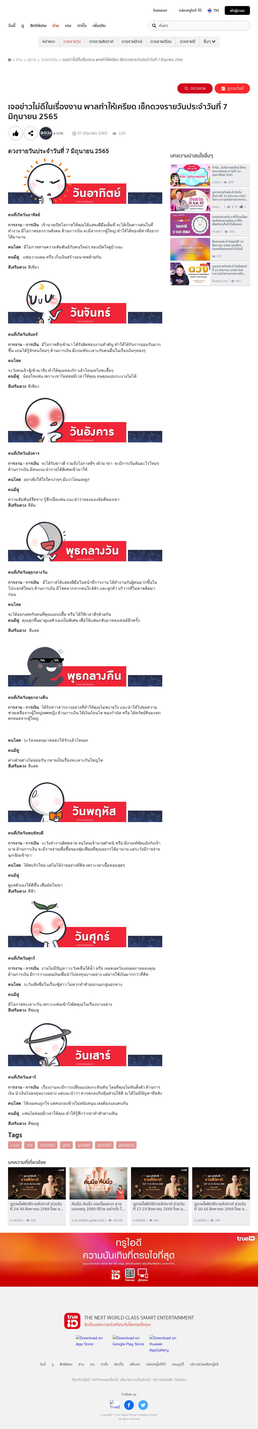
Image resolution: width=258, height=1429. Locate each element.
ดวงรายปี (187, 41)
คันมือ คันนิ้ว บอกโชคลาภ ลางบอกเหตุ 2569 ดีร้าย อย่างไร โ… (98, 1206)
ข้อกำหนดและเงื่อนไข (105, 1379)
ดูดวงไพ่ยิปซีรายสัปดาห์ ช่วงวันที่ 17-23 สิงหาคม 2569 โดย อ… (159, 1206)
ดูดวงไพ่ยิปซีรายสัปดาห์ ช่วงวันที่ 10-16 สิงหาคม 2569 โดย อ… (221, 1206)
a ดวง (15, 1145)
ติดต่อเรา (180, 1379)
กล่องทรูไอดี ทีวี (190, 10)
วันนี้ (11, 26)
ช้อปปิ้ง (119, 1364)
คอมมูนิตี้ (178, 1364)
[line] (115, 1405)
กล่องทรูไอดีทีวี (156, 1364)
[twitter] (143, 1405)
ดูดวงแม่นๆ (126, 1145)
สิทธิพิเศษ (38, 26)
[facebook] (129, 1405)
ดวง (30, 1145)
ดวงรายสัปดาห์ (101, 41)
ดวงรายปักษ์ (132, 41)
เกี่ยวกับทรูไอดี (81, 1379)
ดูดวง (31, 60)
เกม (68, 26)
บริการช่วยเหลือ (163, 1379)
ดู (22, 26)
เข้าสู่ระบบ (237, 10)
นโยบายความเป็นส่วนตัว (135, 1379)
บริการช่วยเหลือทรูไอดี (204, 1364)
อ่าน (55, 26)
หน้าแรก (48, 41)
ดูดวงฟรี (84, 1145)
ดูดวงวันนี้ (235, 88)
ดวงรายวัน (72, 41)
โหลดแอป (160, 10)
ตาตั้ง (82, 26)
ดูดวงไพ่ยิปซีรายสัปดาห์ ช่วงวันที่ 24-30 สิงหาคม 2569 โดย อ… (36, 1206)
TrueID (23, 10)
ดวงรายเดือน (161, 41)
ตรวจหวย (198, 88)
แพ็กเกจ (135, 1364)
